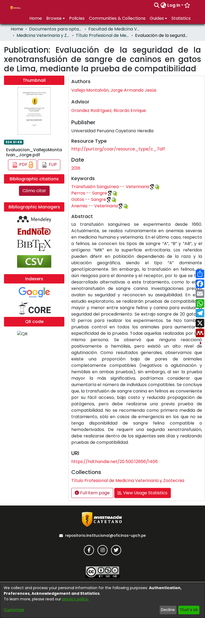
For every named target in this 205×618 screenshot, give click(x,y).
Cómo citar (34, 191)
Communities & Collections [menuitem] (117, 18)
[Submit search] (156, 5)
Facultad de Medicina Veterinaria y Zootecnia (115, 29)
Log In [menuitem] (173, 5)
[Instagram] (102, 550)
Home (17, 29)
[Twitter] (116, 550)
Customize (14, 609)
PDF (23, 164)
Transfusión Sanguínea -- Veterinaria (110, 187)
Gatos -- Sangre (88, 199)
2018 (75, 168)
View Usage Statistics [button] (144, 493)
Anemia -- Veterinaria (94, 206)
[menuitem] (163, 5)
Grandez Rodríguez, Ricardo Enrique (108, 110)
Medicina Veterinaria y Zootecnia (43, 35)
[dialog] (102, 600)
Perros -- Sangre (89, 193)
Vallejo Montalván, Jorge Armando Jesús (113, 90)
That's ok (189, 609)
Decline (168, 609)
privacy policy (75, 599)
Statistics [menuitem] (181, 18)
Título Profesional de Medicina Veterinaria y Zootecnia (102, 35)
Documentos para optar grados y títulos (55, 29)
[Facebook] (89, 550)
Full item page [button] (94, 493)
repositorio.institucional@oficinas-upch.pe (105, 535)
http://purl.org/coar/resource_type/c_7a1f (118, 149)
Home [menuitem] (35, 18)
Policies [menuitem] (77, 18)
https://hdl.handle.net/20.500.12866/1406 (114, 461)
